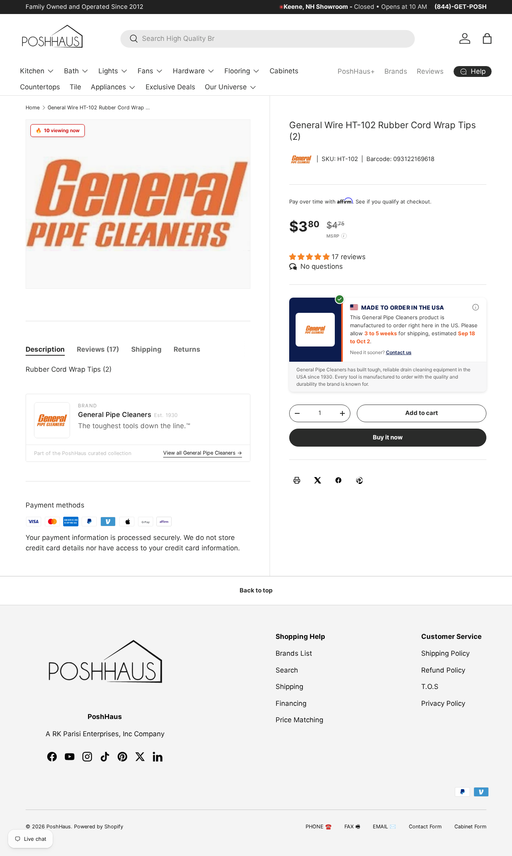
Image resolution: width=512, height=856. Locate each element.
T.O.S (429, 687)
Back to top (256, 590)
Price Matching (299, 720)
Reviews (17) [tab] (98, 349)
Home (33, 108)
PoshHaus (58, 827)
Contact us (399, 352)
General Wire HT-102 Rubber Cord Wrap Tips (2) (99, 108)
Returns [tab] (187, 349)
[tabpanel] (138, 370)
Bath (71, 71)
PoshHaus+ (356, 71)
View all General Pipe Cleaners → (202, 453)
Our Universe (226, 87)
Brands (395, 71)
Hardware (189, 71)
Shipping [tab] (146, 349)
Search (287, 670)
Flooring (237, 71)
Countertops (40, 87)
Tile (75, 87)
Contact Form (425, 827)
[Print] (296, 480)
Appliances (108, 87)
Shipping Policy (445, 654)
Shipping (289, 687)
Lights (108, 71)
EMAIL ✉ (384, 827)
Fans (145, 71)
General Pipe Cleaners (128, 415)
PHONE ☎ (319, 827)
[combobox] (267, 38)
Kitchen (32, 71)
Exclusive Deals (170, 87)
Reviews (430, 71)
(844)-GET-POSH (460, 6)
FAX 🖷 (352, 827)
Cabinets (284, 71)
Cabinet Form (470, 827)
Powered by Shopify (98, 827)
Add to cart (421, 413)
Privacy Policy (443, 703)
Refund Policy (443, 670)
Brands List (294, 654)
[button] (487, 38)
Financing (291, 703)
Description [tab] (45, 349)
